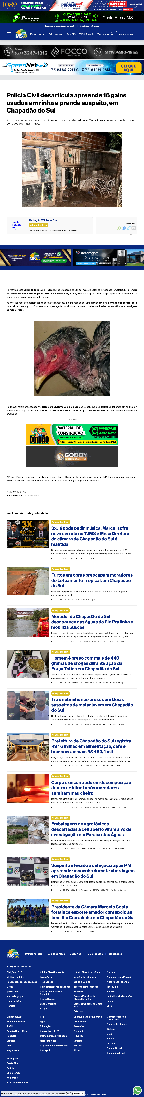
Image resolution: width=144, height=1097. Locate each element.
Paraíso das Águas (117, 1026)
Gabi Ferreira (118, 767)
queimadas (12, 993)
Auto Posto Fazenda (118, 983)
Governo (78, 993)
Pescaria (11, 1037)
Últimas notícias (37, 34)
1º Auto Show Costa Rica (86, 974)
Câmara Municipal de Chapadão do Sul (84, 999)
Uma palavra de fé (49, 1033)
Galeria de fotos (56, 34)
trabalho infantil (15, 1002)
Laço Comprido (48, 1005)
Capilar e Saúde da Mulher (54, 1047)
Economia (78, 1033)
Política (77, 1047)
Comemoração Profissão (53, 1037)
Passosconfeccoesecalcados (22, 983)
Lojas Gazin (46, 979)
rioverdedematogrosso (85, 988)
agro (42, 1023)
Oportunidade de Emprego (87, 1018)
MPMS (10, 988)
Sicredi (77, 1052)
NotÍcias (77, 1042)
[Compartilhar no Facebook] (124, 229)
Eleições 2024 (14, 1018)
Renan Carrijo (89, 559)
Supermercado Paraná (119, 979)
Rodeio (111, 993)
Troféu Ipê (112, 988)
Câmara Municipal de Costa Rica (87, 1006)
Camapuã (45, 1052)
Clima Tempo (14, 1074)
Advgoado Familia (16, 1023)
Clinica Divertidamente (52, 974)
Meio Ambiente (48, 1042)
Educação (45, 1028)
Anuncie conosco (126, 34)
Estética (78, 1013)
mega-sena (13, 1052)
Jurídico (11, 1028)
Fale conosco (103, 34)
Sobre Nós (71, 34)
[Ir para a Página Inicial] (21, 34)
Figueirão (78, 1037)
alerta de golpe (15, 998)
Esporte (11, 1042)
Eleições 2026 (14, 974)
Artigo (43, 1010)
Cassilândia (79, 1023)
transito (11, 1007)
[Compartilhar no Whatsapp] (119, 229)
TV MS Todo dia (86, 34)
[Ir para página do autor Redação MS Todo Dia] (16, 225)
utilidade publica (15, 979)
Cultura (111, 974)
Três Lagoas (46, 983)
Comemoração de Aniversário (116, 1019)
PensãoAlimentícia (17, 1033)
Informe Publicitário (17, 1084)
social (110, 1002)
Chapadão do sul (116, 1054)
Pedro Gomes (47, 1000)
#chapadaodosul (60, 524)
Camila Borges (89, 601)
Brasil (110, 1035)
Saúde (110, 1040)
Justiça (111, 1045)
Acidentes (12, 1079)
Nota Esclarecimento (84, 979)
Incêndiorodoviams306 (119, 998)
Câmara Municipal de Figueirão (51, 994)
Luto (109, 1007)
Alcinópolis (12, 1060)
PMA (9, 1047)
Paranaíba (78, 1028)
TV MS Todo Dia (94, 955)
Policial (10, 1070)
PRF (42, 1018)
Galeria (111, 1030)
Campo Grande (115, 1050)
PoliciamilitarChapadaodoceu (55, 988)
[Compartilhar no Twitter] (128, 229)
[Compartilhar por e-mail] (133, 229)
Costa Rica (12, 1065)
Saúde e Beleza (81, 983)
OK (68, 1094)
